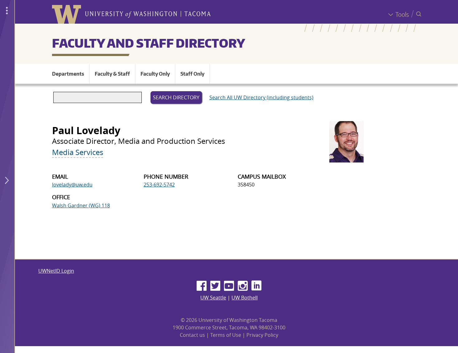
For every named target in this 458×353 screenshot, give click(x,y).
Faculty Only (155, 74)
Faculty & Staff (112, 74)
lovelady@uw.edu (72, 184)
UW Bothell (244, 297)
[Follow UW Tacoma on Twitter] (215, 286)
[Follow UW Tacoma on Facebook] (202, 286)
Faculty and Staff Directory (148, 42)
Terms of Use (225, 335)
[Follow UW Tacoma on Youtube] (229, 286)
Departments (68, 74)
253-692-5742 (159, 184)
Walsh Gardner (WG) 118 (81, 205)
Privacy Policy (262, 335)
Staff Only (192, 74)
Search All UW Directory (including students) (261, 97)
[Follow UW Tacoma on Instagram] (243, 286)
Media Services (77, 152)
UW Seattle (213, 297)
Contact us (192, 335)
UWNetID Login (56, 270)
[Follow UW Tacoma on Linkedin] (256, 286)
